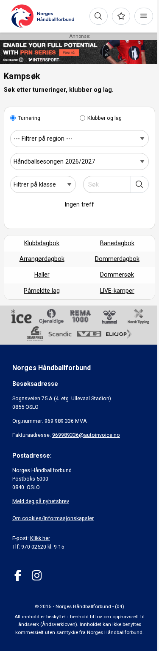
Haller (42, 274)
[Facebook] (18, 575)
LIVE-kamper (117, 290)
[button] (140, 184)
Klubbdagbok (41, 243)
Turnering (29, 118)
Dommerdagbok (117, 258)
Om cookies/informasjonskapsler (53, 518)
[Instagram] (37, 575)
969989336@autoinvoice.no (86, 435)
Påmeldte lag (42, 290)
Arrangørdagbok (42, 258)
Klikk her (40, 538)
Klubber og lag (104, 118)
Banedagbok (117, 243)
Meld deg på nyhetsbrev (40, 501)
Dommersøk (117, 274)
